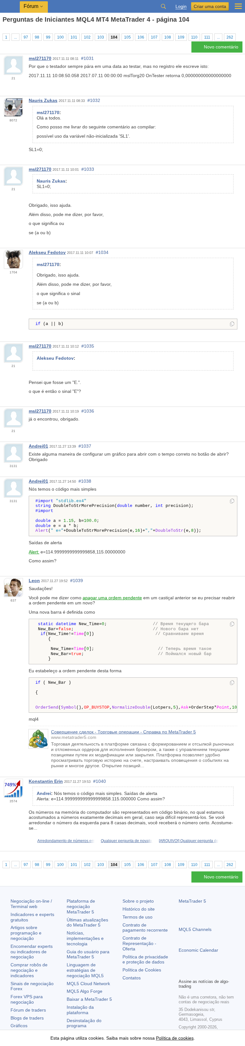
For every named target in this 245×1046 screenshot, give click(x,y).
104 (114, 37)
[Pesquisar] (163, 6)
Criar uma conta (210, 6)
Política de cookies (175, 1038)
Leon (34, 580)
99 (48, 37)
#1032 (93, 100)
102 (87, 37)
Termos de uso (137, 917)
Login (181, 6)
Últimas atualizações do (87, 922)
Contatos (131, 977)
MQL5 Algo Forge (84, 991)
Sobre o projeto (138, 901)
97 (26, 37)
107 (154, 37)
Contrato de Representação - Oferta (139, 943)
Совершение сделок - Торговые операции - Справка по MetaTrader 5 (123, 731)
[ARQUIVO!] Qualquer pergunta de (189, 841)
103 (100, 37)
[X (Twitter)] (203, 973)
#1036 (87, 411)
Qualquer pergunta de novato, (127, 841)
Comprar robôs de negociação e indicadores (29, 970)
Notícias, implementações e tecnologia (85, 938)
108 (167, 37)
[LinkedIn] (223, 973)
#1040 (99, 781)
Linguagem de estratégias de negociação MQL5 (85, 970)
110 (194, 37)
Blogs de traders (27, 1018)
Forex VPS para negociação (27, 999)
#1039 (76, 580)
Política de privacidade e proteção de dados (145, 959)
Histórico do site (138, 909)
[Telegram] (193, 973)
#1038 (84, 481)
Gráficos (19, 1025)
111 (207, 37)
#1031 (87, 58)
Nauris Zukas (43, 100)
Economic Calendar (198, 950)
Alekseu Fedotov (47, 252)
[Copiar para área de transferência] (232, 324)
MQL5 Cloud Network (88, 983)
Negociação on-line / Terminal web (31, 903)
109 (181, 37)
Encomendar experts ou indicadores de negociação (32, 952)
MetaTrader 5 (192, 901)
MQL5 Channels (195, 929)
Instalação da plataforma (80, 1010)
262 (229, 37)
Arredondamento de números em (66, 841)
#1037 (84, 446)
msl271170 (40, 58)
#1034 (102, 252)
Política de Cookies (141, 969)
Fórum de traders (28, 1010)
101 (74, 37)
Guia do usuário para (88, 954)
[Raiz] (4, 30)
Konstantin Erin (46, 781)
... (15, 37)
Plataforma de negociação (81, 906)
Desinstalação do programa (84, 1023)
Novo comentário (221, 46)
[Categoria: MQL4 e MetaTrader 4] (12, 30)
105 (127, 37)
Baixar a (89, 999)
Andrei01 (38, 446)
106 (140, 37)
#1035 (87, 346)
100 (60, 37)
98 (37, 37)
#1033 (87, 169)
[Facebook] (182, 973)
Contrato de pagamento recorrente (145, 927)
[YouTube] (213, 973)
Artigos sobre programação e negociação (26, 933)
